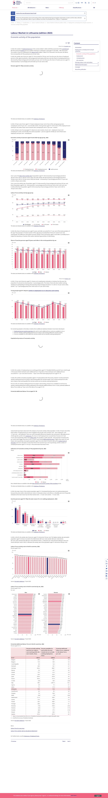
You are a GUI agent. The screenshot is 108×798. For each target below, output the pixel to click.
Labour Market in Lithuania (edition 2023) (56, 22)
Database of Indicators (39, 119)
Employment (80, 56)
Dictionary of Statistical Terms (31, 736)
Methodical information (81, 64)
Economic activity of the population (19, 24)
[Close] (105, 559)
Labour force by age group (17, 728)
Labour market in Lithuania (38, 22)
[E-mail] (106, 564)
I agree (98, 796)
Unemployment (80, 58)
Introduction (78, 47)
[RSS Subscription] (86, 2)
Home (12, 22)
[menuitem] (15, 8)
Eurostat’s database (19, 581)
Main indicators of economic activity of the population (45, 483)
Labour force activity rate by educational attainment (24, 731)
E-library (19, 22)
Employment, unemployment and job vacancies (79, 22)
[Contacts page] (106, 561)
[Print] (69, 43)
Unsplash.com (67, 46)
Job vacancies (80, 60)
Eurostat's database (19, 639)
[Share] (66, 43)
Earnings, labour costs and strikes (83, 62)
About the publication (80, 69)
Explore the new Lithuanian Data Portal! (26, 13)
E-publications (26, 22)
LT (95, 2)
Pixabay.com (67, 278)
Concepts (77, 67)
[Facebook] (106, 566)
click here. (74, 795)
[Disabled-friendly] (82, 2)
